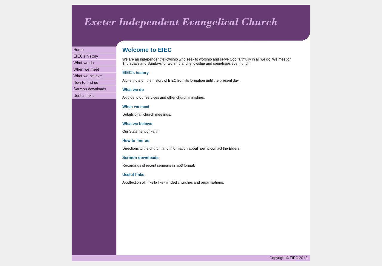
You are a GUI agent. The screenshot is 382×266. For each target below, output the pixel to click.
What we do (83, 63)
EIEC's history (85, 56)
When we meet (86, 69)
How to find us (85, 82)
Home (78, 49)
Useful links (83, 95)
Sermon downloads (89, 89)
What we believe (87, 76)
